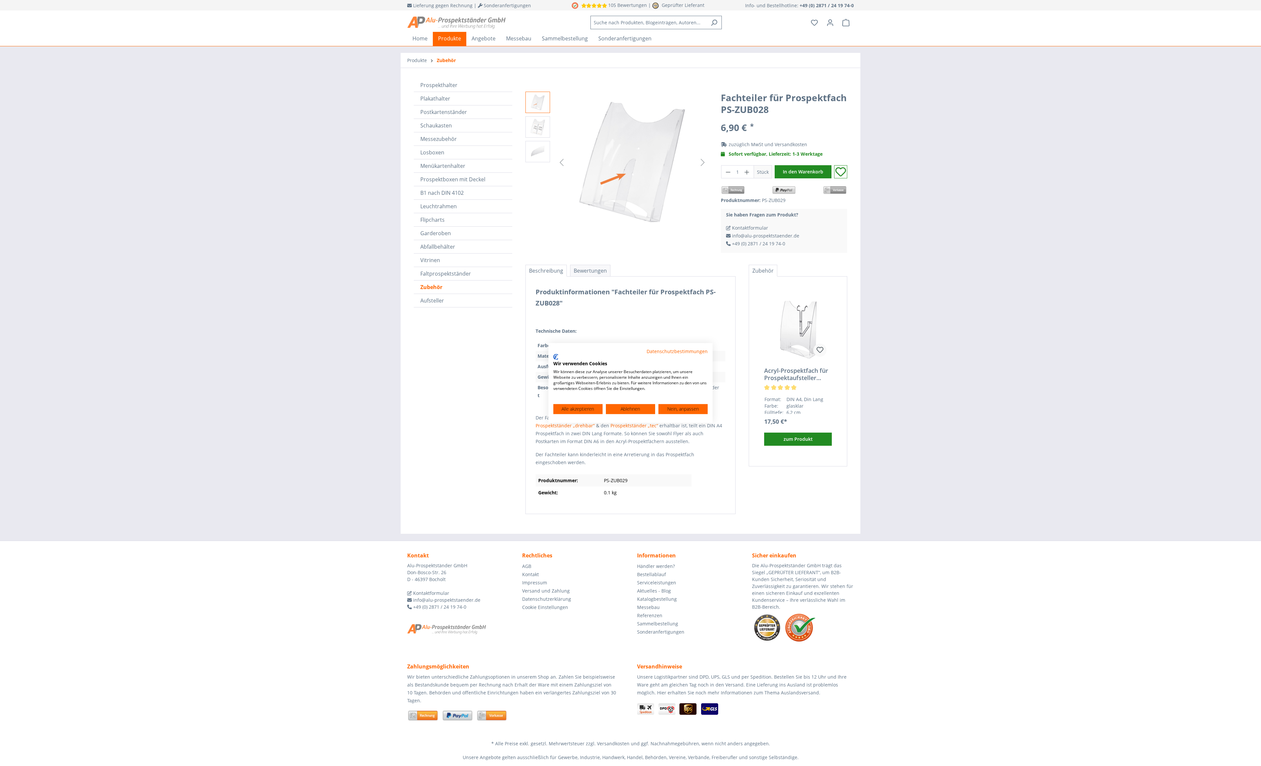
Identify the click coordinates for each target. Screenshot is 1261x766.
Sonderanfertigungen (660, 632)
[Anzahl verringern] (728, 171)
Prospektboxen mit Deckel (452, 179)
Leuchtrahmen (438, 206)
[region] (616, 162)
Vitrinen (430, 260)
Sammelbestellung (657, 623)
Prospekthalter (438, 85)
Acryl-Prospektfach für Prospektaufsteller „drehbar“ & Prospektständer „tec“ (796, 374)
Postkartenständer (443, 112)
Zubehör (431, 287)
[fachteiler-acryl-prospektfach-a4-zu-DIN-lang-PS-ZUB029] (632, 162)
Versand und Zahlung (546, 591)
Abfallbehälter (437, 246)
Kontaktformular (749, 228)
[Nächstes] (703, 162)
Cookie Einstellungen (545, 607)
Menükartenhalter (442, 165)
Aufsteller (432, 300)
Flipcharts (432, 219)
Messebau (648, 607)
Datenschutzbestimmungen (677, 351)
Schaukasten (436, 125)
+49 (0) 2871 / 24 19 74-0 (758, 243)
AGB (526, 566)
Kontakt (530, 574)
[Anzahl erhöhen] (747, 171)
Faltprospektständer (445, 273)
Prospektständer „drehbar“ (565, 425)
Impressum (534, 582)
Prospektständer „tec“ (634, 425)
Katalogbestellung (657, 599)
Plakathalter (435, 98)
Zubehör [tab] (763, 270)
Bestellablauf (651, 574)
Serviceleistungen (656, 582)
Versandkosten (791, 144)
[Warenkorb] (846, 22)
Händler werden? (656, 566)
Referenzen (649, 615)
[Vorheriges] (561, 162)
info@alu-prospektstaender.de (765, 236)
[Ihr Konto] (830, 22)
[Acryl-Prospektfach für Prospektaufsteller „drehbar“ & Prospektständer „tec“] (798, 329)
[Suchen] (714, 22)
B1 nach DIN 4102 (442, 192)
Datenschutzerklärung (546, 599)
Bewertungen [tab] (590, 270)
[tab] (546, 271)
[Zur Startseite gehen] (456, 22)
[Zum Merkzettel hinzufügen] (840, 171)
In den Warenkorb (803, 172)
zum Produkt (798, 439)
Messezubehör (438, 139)
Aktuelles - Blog (654, 591)
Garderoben (435, 233)
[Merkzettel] (814, 22)
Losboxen (432, 152)
